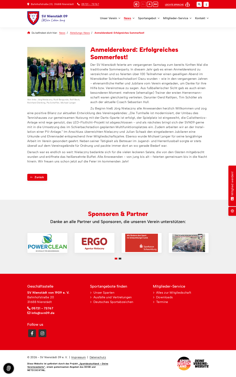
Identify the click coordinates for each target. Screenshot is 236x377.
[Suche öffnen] (199, 4)
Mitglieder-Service (175, 18)
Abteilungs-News (80, 32)
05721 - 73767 (90, 4)
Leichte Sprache (174, 4)
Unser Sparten (103, 292)
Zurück (39, 177)
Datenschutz (98, 357)
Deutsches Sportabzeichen (113, 302)
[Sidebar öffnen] (206, 4)
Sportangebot (147, 18)
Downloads (164, 297)
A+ (155, 4)
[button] (116, 258)
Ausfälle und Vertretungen (112, 297)
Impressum (78, 357)
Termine (162, 302)
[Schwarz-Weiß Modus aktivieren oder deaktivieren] (136, 4)
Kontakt (200, 18)
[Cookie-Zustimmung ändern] (8, 368)
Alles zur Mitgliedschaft (173, 292)
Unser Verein (108, 18)
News (127, 18)
